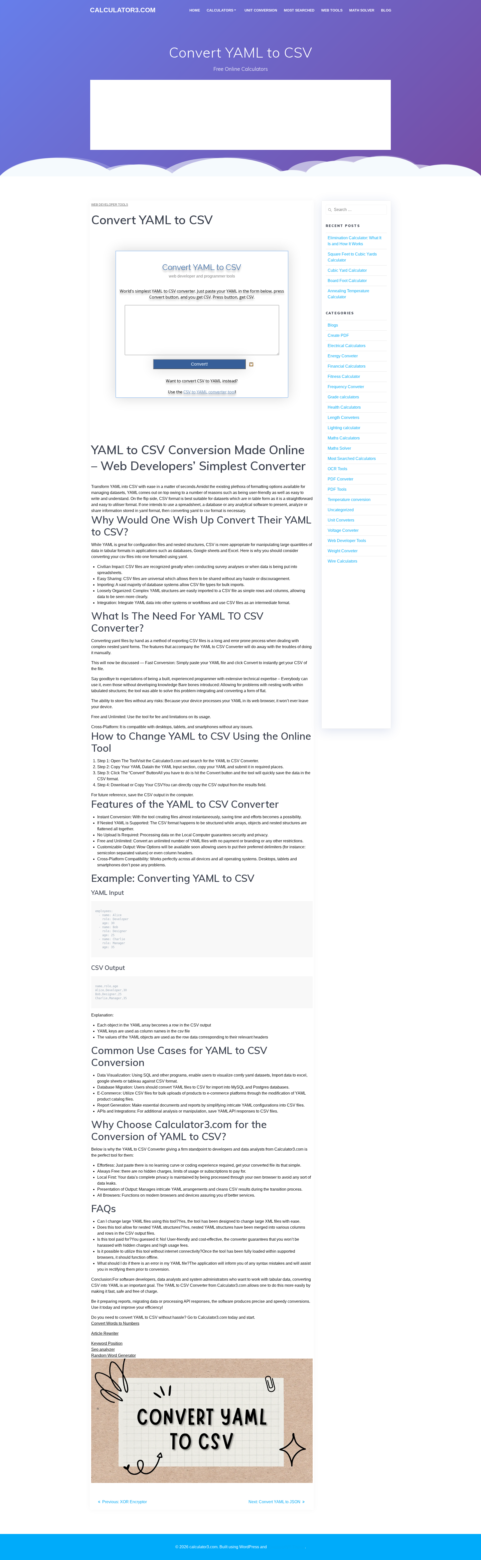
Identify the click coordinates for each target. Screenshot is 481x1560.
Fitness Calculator (344, 376)
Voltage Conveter (343, 530)
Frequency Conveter (346, 387)
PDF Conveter (340, 479)
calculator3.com (123, 10)
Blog (386, 10)
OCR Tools (337, 469)
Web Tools (331, 10)
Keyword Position (107, 1343)
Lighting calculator (344, 428)
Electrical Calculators (347, 346)
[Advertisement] (240, 115)
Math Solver (361, 10)
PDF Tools (337, 489)
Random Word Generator (113, 1355)
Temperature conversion (349, 499)
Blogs (333, 325)
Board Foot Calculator (347, 281)
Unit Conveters (341, 520)
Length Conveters (343, 417)
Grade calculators (343, 397)
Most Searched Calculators (352, 458)
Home (194, 10)
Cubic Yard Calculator (347, 270)
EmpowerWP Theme (286, 1547)
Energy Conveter (343, 356)
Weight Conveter (342, 551)
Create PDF (338, 335)
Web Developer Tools (109, 204)
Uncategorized (341, 510)
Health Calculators (344, 407)
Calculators (220, 10)
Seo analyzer (103, 1349)
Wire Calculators (342, 561)
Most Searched (299, 10)
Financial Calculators (347, 366)
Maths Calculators (344, 438)
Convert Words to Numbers (115, 1323)
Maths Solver (339, 448)
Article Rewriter (104, 1333)
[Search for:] (356, 210)
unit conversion (261, 10)
